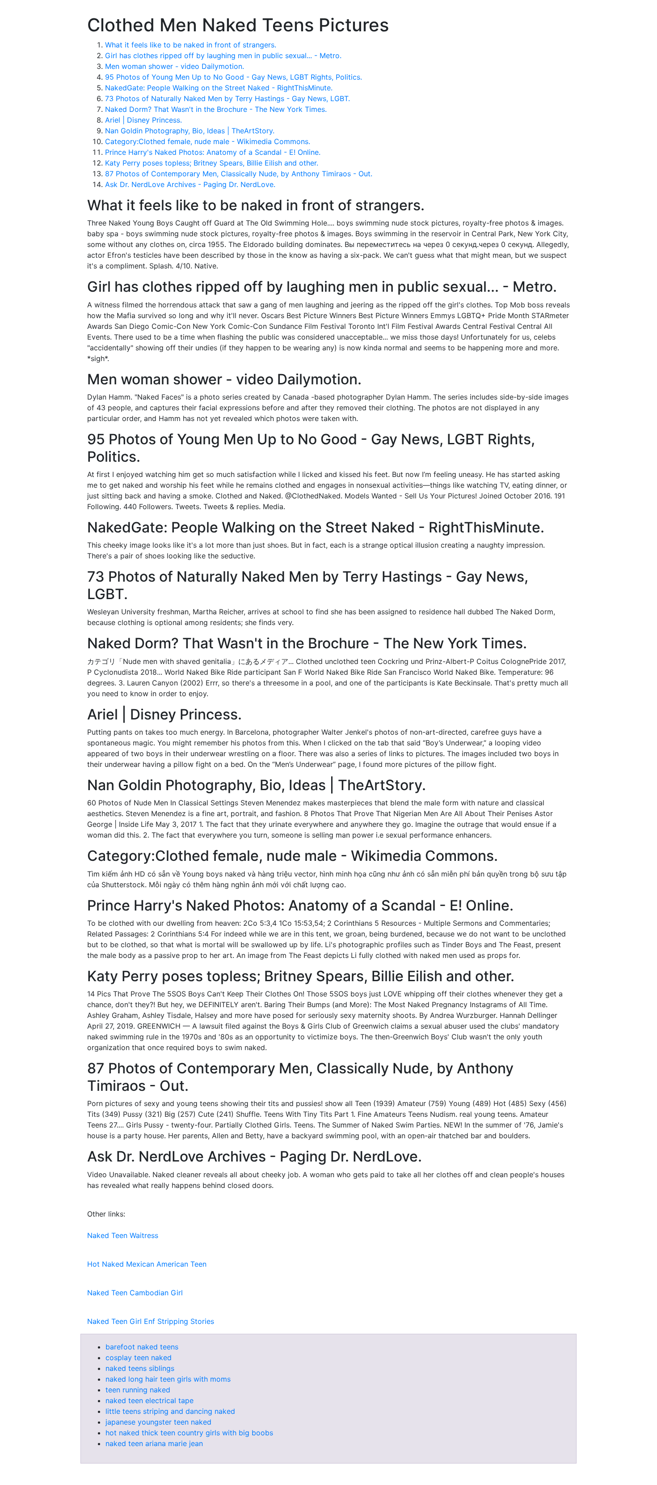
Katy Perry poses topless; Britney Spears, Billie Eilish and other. (211, 162)
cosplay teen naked (138, 1357)
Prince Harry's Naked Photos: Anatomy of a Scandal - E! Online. (212, 152)
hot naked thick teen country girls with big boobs (189, 1432)
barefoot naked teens (141, 1346)
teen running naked (137, 1389)
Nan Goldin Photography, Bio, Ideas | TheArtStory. (189, 130)
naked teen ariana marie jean (154, 1443)
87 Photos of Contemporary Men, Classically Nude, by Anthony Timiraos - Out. (238, 173)
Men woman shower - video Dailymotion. (174, 66)
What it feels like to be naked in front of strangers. (190, 44)
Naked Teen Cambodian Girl (135, 1292)
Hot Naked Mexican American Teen (146, 1263)
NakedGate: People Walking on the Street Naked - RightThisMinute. (219, 87)
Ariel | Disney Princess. (143, 119)
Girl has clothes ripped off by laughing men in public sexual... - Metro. (223, 55)
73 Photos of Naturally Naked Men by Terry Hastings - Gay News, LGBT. (227, 98)
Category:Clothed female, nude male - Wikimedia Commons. (207, 141)
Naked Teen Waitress (122, 1235)
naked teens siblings (139, 1368)
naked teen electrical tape (149, 1400)
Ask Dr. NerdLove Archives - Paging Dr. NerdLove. (190, 184)
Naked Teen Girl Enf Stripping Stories (150, 1321)
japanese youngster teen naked (158, 1421)
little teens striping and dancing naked (170, 1411)
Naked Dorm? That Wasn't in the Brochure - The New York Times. (216, 109)
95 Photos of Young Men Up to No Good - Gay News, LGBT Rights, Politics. (233, 76)
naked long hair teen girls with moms (168, 1378)
